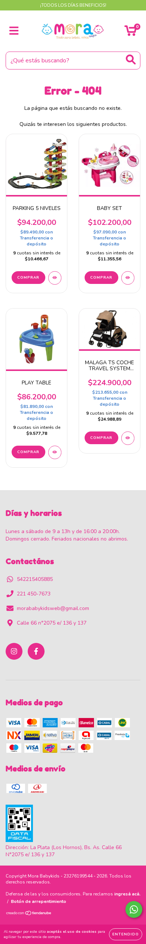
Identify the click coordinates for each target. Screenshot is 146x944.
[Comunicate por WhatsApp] (133, 909)
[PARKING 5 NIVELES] (54, 278)
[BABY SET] (127, 278)
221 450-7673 (34, 593)
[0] (130, 33)
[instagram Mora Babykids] (14, 651)
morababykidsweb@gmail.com (53, 608)
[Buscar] (131, 59)
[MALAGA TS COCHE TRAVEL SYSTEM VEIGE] (127, 438)
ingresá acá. (127, 894)
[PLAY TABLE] (54, 452)
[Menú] (14, 31)
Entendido (125, 934)
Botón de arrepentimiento (38, 901)
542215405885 (35, 579)
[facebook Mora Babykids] (36, 651)
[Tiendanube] (29, 914)
